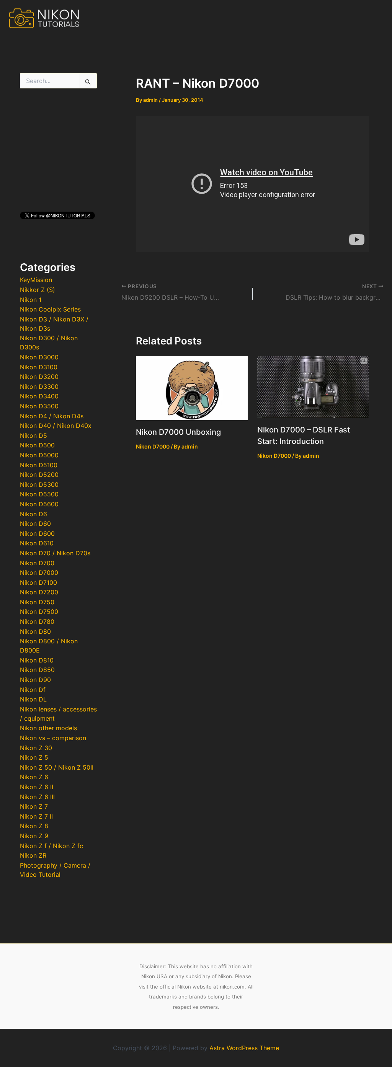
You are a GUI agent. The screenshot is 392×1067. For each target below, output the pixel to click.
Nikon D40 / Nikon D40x (55, 425)
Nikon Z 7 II (36, 816)
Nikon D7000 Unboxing (178, 432)
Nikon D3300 (39, 386)
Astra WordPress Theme (244, 1048)
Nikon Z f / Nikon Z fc (51, 846)
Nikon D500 (37, 445)
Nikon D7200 (39, 592)
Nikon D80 (35, 631)
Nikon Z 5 (34, 757)
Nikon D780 (37, 621)
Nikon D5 (33, 435)
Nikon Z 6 (34, 777)
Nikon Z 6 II (36, 787)
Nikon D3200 (39, 376)
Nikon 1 (30, 299)
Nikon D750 (37, 602)
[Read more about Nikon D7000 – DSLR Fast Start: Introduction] (313, 386)
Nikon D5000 (39, 455)
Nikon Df (33, 689)
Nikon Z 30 (36, 748)
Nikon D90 (35, 680)
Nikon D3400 (39, 396)
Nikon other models (48, 728)
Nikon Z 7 (34, 806)
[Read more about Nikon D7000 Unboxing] (192, 388)
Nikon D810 (37, 660)
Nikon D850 (37, 670)
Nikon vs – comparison (53, 738)
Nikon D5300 (39, 484)
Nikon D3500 (39, 406)
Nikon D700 (37, 563)
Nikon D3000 (39, 357)
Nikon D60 (35, 523)
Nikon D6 (33, 514)
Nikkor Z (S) (37, 290)
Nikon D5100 (38, 465)
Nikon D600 (37, 533)
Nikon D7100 (38, 582)
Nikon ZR (33, 855)
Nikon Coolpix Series (50, 309)
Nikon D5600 (39, 504)
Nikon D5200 (39, 474)
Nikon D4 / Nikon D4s (51, 416)
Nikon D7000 (39, 572)
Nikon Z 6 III (37, 797)
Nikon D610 (37, 543)
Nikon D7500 (39, 611)
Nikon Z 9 (34, 836)
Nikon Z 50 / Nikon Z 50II (56, 767)
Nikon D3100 (38, 367)
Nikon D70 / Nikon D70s (55, 553)
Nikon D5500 (39, 494)
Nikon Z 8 (34, 826)
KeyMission (36, 280)
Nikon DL (33, 699)
